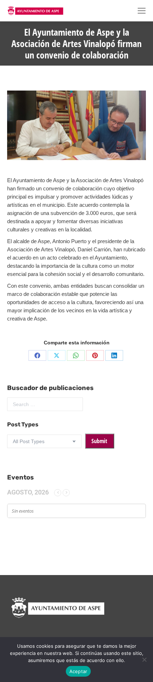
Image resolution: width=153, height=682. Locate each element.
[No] (144, 659)
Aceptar (78, 671)
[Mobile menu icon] (141, 10)
